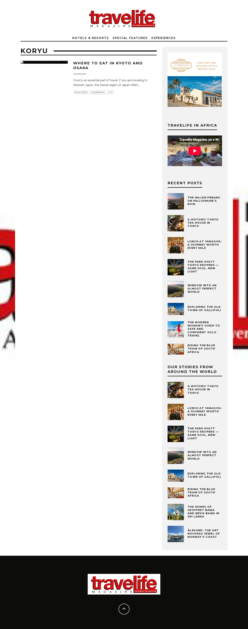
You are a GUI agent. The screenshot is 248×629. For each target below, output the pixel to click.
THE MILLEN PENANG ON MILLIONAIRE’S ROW (204, 201)
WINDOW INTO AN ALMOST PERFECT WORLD (202, 288)
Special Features (130, 38)
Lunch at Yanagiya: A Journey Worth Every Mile (205, 245)
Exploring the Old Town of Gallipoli (204, 308)
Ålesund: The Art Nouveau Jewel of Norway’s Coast (204, 533)
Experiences (163, 38)
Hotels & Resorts (90, 38)
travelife (79, 74)
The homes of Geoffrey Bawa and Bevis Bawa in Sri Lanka (203, 511)
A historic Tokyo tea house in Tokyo (203, 223)
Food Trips (81, 92)
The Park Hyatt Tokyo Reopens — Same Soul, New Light (203, 266)
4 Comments (98, 92)
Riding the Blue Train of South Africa (201, 348)
